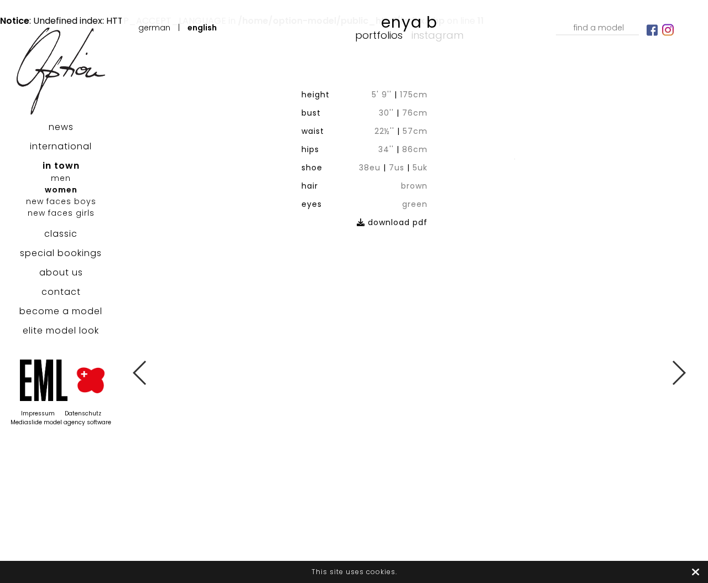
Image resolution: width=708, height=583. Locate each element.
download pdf (396, 222)
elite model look (61, 330)
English (202, 27)
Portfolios (379, 35)
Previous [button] (140, 373)
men (61, 178)
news (61, 127)
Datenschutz (83, 413)
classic (60, 233)
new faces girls (61, 212)
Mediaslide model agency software (61, 422)
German (154, 27)
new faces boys (61, 201)
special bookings (61, 253)
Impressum (38, 413)
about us (61, 272)
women (61, 189)
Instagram (438, 35)
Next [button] (678, 373)
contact (61, 291)
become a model (60, 311)
